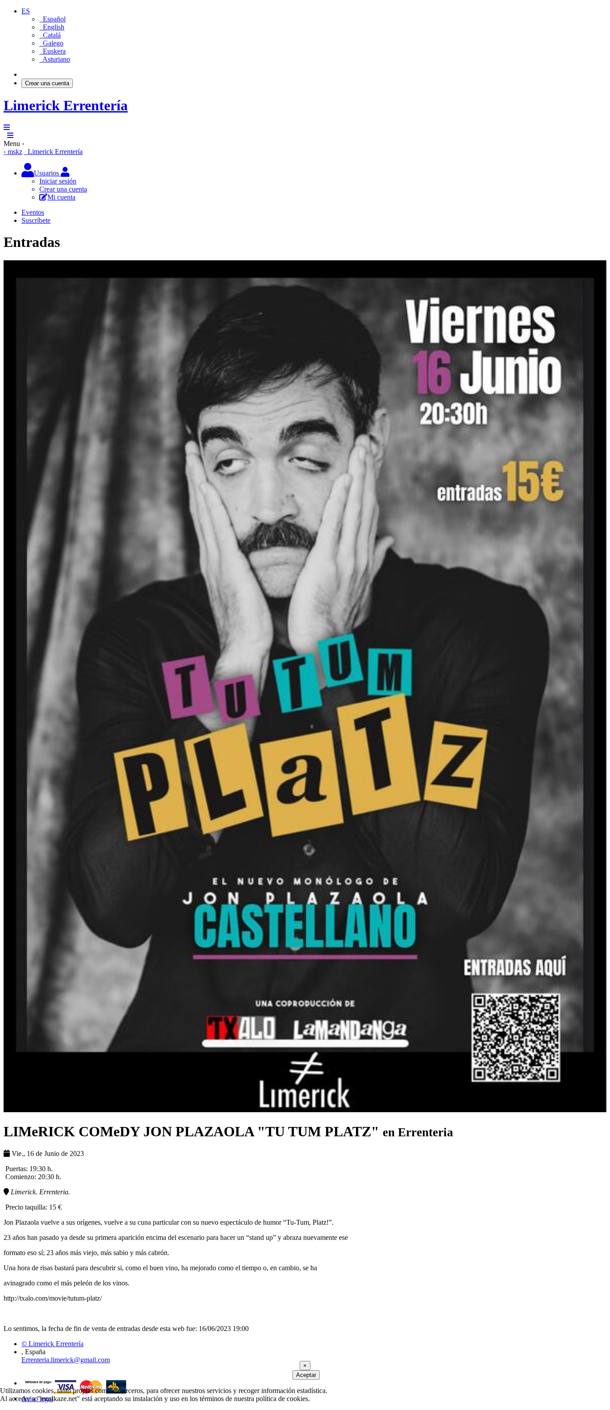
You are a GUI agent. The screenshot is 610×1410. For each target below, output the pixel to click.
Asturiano (54, 59)
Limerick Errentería (66, 105)
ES (25, 11)
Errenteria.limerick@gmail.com (65, 1360)
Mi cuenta (61, 197)
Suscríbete (35, 220)
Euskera (52, 51)
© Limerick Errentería (52, 1343)
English (51, 27)
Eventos (32, 212)
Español (52, 19)
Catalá (50, 35)
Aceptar (306, 1375)
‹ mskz (13, 151)
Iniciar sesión (39, 74)
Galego (51, 43)
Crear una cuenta (47, 83)
